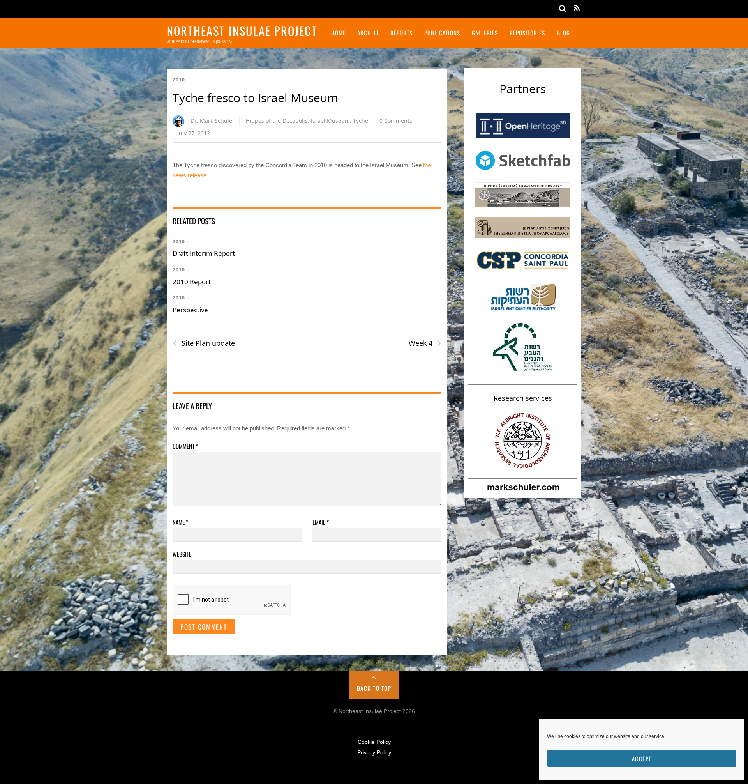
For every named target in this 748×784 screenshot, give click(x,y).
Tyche (360, 120)
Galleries (485, 32)
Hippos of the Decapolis (277, 120)
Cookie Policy (374, 742)
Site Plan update (204, 343)
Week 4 (425, 343)
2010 (179, 79)
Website (182, 554)
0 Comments (395, 120)
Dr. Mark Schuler (213, 120)
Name (180, 522)
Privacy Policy (374, 753)
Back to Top (374, 688)
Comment (185, 446)
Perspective (190, 309)
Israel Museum (330, 120)
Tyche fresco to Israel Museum (255, 98)
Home (338, 32)
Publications (442, 32)
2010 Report (192, 281)
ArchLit (368, 32)
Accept (642, 758)
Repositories (527, 32)
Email (320, 522)
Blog (563, 32)
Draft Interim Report (204, 253)
